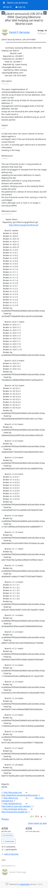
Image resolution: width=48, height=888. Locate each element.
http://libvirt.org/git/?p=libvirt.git (23, 225)
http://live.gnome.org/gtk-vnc (14, 811)
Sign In (8, 7)
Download (9, 841)
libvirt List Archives (17, 2)
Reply (6, 819)
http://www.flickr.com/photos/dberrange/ (19, 795)
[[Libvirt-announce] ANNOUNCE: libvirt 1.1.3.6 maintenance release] (45, 13)
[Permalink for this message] (45, 816)
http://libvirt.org (11, 798)
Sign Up (21, 7)
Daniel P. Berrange (19, 32)
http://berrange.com (13, 792)
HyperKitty (24, 884)
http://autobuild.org (12, 803)
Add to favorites (11, 854)
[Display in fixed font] (41, 817)
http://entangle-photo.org (15, 809)
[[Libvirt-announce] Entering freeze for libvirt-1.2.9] (3, 13)
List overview (7, 835)
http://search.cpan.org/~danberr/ (16, 806)
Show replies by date (37, 823)
